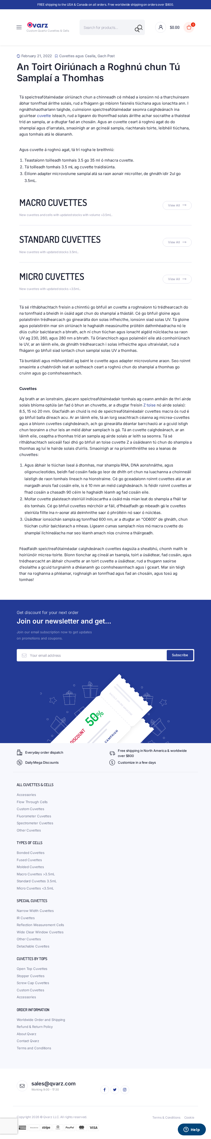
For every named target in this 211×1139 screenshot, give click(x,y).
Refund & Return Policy (35, 1027)
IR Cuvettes (26, 918)
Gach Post (106, 56)
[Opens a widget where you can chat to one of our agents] (192, 1130)
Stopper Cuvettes (30, 976)
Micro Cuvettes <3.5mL (35, 888)
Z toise (149, 405)
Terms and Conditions (34, 1048)
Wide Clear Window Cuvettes (40, 932)
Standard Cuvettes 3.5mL (37, 881)
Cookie (189, 1117)
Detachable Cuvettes (33, 946)
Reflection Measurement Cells (40, 925)
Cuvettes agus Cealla (77, 56)
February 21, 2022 (36, 56)
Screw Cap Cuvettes (33, 983)
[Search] (137, 30)
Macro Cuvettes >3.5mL (36, 874)
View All (174, 205)
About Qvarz (26, 1034)
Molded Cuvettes (30, 867)
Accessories (26, 795)
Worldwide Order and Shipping (41, 1020)
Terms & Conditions (166, 1117)
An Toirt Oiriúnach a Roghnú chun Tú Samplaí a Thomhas (98, 72)
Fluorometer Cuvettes (34, 816)
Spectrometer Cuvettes (35, 823)
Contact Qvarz (28, 1041)
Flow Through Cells (32, 802)
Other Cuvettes (29, 830)
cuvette (44, 115)
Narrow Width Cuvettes (35, 911)
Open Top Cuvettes (32, 969)
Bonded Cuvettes (31, 853)
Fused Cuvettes (29, 860)
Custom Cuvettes (30, 809)
